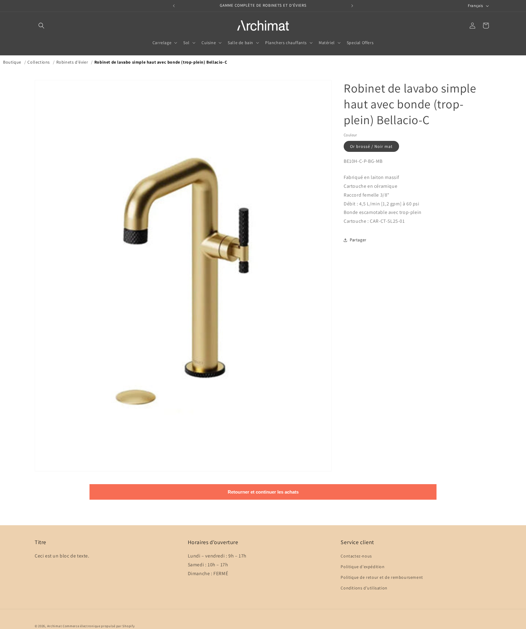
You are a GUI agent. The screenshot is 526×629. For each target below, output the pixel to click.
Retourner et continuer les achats (263, 491)
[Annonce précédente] (174, 6)
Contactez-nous (356, 556)
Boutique (12, 62)
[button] (41, 25)
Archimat (54, 626)
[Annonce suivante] (352, 6)
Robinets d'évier (72, 62)
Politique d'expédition (362, 566)
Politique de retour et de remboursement (382, 577)
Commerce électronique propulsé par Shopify (99, 626)
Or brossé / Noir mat (371, 146)
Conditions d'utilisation (364, 588)
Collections (38, 62)
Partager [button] (358, 240)
